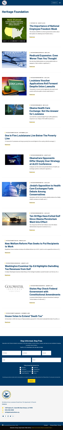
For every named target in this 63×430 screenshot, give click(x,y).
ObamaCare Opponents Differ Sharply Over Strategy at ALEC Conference (45, 160)
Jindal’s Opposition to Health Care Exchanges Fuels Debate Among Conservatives (45, 190)
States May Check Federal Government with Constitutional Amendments (45, 291)
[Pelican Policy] (4, 2)
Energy (35, 373)
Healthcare (36, 367)
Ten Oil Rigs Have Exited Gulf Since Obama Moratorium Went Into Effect (45, 218)
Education (24, 367)
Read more (32, 37)
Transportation (37, 369)
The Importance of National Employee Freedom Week (44, 27)
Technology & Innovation (26, 371)
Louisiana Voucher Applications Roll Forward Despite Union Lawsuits (44, 83)
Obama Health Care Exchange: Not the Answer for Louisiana (44, 110)
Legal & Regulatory (25, 373)
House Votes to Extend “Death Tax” (24, 316)
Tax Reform (24, 369)
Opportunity (36, 371)
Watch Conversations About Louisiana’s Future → (42, 427)
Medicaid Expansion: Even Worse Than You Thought (44, 57)
